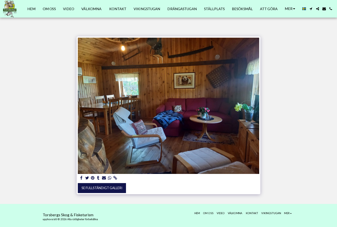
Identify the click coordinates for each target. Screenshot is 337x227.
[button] (311, 9)
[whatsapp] (109, 178)
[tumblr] (98, 178)
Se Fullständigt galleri (102, 188)
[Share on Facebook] (81, 178)
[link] (115, 178)
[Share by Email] (104, 178)
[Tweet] (87, 178)
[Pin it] (93, 178)
